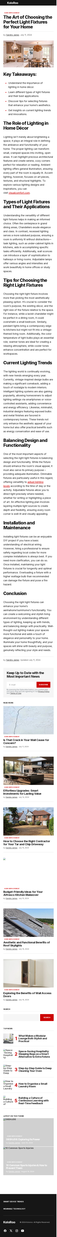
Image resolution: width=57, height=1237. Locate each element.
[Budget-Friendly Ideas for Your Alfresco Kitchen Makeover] (28, 872)
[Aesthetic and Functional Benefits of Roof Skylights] (28, 922)
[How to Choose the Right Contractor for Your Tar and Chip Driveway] (28, 821)
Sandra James (14, 1143)
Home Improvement (12, 13)
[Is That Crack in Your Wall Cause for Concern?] (28, 720)
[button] (4, 2)
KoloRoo (12, 3)
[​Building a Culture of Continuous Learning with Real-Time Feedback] (8, 1101)
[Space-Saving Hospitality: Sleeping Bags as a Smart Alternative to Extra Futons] (8, 1054)
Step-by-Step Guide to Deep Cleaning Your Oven (35, 1069)
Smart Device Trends (13, 1202)
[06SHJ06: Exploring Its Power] (28, 1132)
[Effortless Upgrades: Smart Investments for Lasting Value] (28, 771)
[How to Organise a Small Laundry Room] (8, 1085)
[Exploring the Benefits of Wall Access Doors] (28, 973)
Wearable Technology (14, 1209)
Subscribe (43, 685)
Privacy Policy (43, 691)
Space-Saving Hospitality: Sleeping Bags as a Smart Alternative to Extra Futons (34, 1054)
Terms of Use (15, 693)
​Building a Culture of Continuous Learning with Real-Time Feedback (34, 1100)
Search (6, 1009)
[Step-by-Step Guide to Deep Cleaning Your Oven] (8, 1070)
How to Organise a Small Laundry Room (33, 1085)
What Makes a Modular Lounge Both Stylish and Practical (33, 1038)
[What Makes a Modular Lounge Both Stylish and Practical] (8, 1038)
